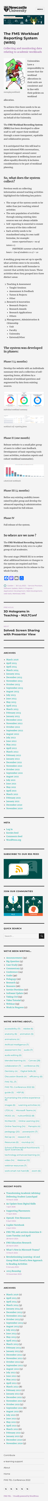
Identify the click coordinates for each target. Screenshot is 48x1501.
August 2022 (12, 734)
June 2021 (11, 783)
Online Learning (29, 1121)
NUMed (10, 1121)
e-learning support (13, 1461)
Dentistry (11, 1071)
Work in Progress (25, 588)
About (7, 1467)
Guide (9, 975)
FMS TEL (10, 1082)
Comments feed (14, 836)
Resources (12, 1142)
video (9, 1160)
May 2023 (11, 702)
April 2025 (11, 663)
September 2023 (14, 688)
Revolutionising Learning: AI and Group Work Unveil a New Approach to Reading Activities (24, 1260)
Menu (40, 9)
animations (12, 1039)
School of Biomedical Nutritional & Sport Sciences (22, 1148)
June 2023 (11, 698)
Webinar (10, 1004)
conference (31, 1066)
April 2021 (11, 790)
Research (10, 982)
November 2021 (14, 766)
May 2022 (11, 744)
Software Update (11, 588)
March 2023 (12, 709)
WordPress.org (13, 840)
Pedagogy (11, 979)
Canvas (34, 1060)
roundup (28, 1142)
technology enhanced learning (22, 1155)
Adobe (28, 1028)
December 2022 (14, 720)
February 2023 (13, 712)
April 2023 (11, 705)
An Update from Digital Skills (21, 1203)
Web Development (34, 591)
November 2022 (14, 723)
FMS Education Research (18, 1242)
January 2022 (13, 759)
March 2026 (12, 659)
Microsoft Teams (26, 1110)
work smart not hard (17, 1171)
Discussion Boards (16, 1076)
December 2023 (14, 677)
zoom (36, 1171)
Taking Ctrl (12, 996)
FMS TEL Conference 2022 (19, 1087)
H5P (20, 1092)
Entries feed (12, 833)
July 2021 (10, 780)
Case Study (11, 965)
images (10, 1105)
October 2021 (13, 769)
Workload (16, 594)
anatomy (11, 1034)
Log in (9, 829)
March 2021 (12, 794)
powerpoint (30, 1131)
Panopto (34, 1126)
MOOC (10, 1116)
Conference (12, 972)
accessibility (12, 1028)
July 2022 (11, 737)
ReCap (10, 1137)
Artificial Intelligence (17, 1044)
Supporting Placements (18, 1211)
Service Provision (35, 586)
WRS (23, 594)
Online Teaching (15, 1126)
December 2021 (14, 762)
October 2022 (13, 727)
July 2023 (11, 695)
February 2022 (13, 755)
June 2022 (11, 741)
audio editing (13, 1055)
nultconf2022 (26, 1116)
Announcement (14, 958)
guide (9, 1092)
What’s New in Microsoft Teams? (23, 1249)
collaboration (13, 1066)
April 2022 (11, 748)
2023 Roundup (13, 1271)
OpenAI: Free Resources (18, 1218)
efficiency (36, 1076)
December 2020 (14, 805)
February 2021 (13, 797)
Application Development (14, 591)
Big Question (12, 961)
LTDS (9, 1110)
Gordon (10, 586)
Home (7, 1474)
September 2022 (14, 730)
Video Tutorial (13, 1000)
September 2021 (14, 773)
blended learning (15, 1060)
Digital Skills (28, 1071)
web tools (8, 594)
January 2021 (12, 801)
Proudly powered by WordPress (26, 1496)
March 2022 (12, 751)
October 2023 (13, 684)
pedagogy (12, 1131)
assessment (13, 1050)
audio (28, 1050)
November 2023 (14, 681)
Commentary (13, 968)
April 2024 (11, 666)
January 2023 (13, 716)
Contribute (9, 1455)
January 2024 (13, 674)
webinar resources (15, 1165)
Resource (10, 986)
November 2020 (14, 808)
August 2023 (12, 691)
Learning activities (29, 1105)
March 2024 (12, 670)
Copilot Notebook (15, 1225)
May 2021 (11, 787)
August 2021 (12, 776)
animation (26, 1034)
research (24, 1137)
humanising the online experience (22, 1099)
